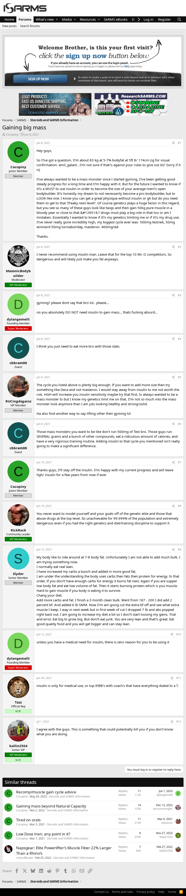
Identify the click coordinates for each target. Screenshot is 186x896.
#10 (178, 634)
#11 (178, 678)
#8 (179, 506)
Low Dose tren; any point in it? (43, 834)
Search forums (30, 26)
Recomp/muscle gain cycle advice (46, 792)
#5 (179, 377)
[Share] (173, 143)
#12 (178, 721)
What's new (45, 19)
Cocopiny (12, 134)
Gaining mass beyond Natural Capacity (51, 806)
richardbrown (24, 858)
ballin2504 (166, 851)
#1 (179, 143)
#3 (179, 295)
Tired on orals (28, 819)
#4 (179, 339)
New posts (9, 26)
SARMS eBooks (115, 19)
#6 (179, 424)
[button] (57, 19)
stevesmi (167, 823)
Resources (88, 19)
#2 (179, 247)
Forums (25, 19)
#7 (179, 462)
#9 (179, 549)
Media (67, 19)
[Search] (179, 19)
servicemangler (163, 809)
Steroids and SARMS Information (69, 796)
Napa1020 (166, 837)
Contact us (101, 892)
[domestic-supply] (55, 104)
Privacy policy (146, 892)
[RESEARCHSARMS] (130, 104)
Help (161, 892)
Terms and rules (122, 892)
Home (9, 19)
